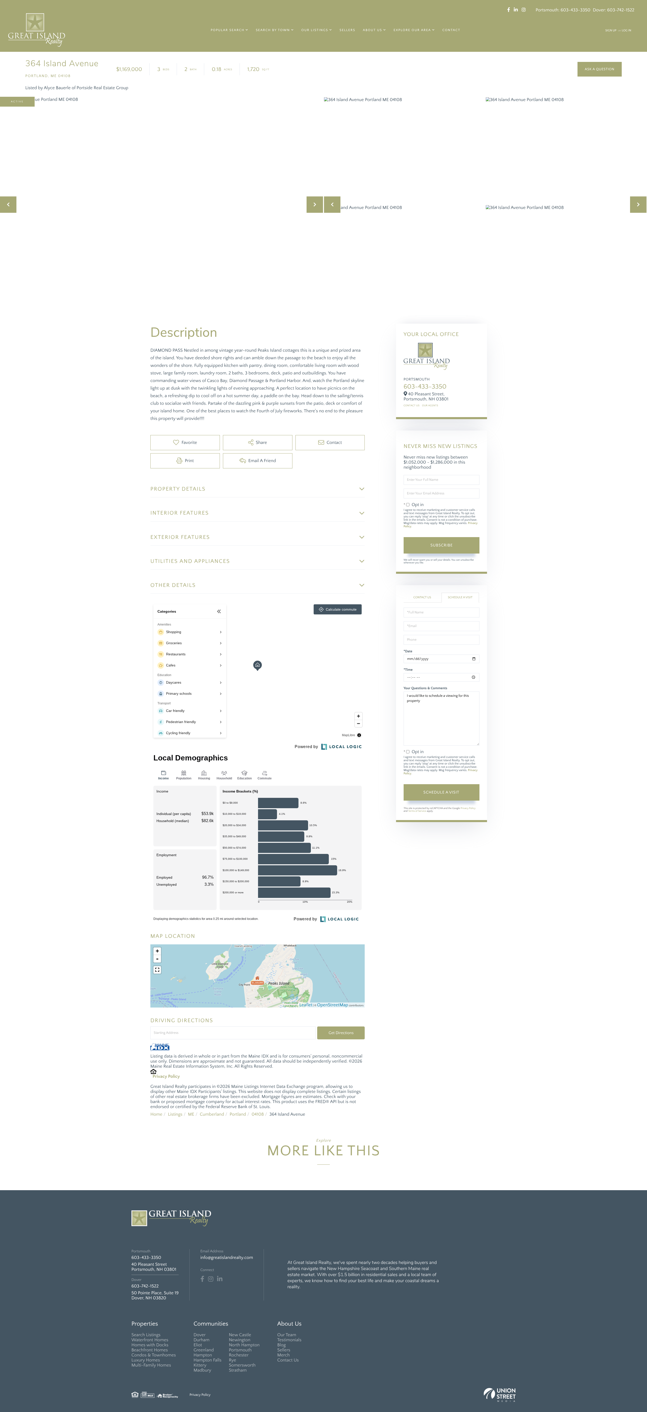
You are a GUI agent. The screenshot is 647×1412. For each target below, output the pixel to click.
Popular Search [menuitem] (227, 30)
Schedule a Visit (460, 597)
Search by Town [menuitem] (273, 30)
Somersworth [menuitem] (242, 1365)
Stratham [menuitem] (238, 1370)
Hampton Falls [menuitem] (207, 1360)
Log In (626, 30)
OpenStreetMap (332, 1005)
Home (156, 1114)
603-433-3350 (575, 10)
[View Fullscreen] (157, 970)
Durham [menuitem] (202, 1340)
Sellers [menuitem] (347, 30)
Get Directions (341, 1033)
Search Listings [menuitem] (145, 1334)
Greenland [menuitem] (204, 1350)
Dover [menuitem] (200, 1334)
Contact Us (412, 405)
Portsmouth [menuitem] (240, 1350)
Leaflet (305, 1005)
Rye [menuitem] (232, 1360)
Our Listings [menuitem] (314, 30)
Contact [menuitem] (451, 30)
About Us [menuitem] (372, 30)
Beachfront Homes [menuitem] (149, 1350)
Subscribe (441, 545)
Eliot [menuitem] (198, 1345)
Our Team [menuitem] (286, 1334)
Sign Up (610, 30)
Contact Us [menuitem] (288, 1360)
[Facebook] (202, 1279)
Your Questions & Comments (425, 688)
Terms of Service (417, 811)
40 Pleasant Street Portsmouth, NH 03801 (153, 1267)
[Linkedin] (219, 1279)
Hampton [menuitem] (203, 1355)
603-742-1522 (620, 10)
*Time (408, 670)
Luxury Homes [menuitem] (145, 1360)
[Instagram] (210, 1279)
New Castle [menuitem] (240, 1334)
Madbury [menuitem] (202, 1370)
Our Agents (430, 405)
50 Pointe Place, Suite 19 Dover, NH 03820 (155, 1295)
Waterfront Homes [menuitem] (149, 1340)
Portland (238, 1114)
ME (191, 1114)
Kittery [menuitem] (200, 1365)
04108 (257, 1114)
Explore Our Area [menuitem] (412, 30)
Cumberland (212, 1114)
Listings (175, 1114)
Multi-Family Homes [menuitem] (151, 1365)
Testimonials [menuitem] (289, 1340)
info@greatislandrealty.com (226, 1257)
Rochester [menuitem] (238, 1355)
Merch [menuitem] (283, 1355)
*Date (408, 651)
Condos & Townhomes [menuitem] (153, 1355)
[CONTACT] (599, 69)
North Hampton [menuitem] (244, 1345)
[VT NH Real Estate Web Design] (500, 1395)
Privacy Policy (166, 1076)
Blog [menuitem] (281, 1345)
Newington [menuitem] (239, 1340)
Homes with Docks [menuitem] (149, 1345)
